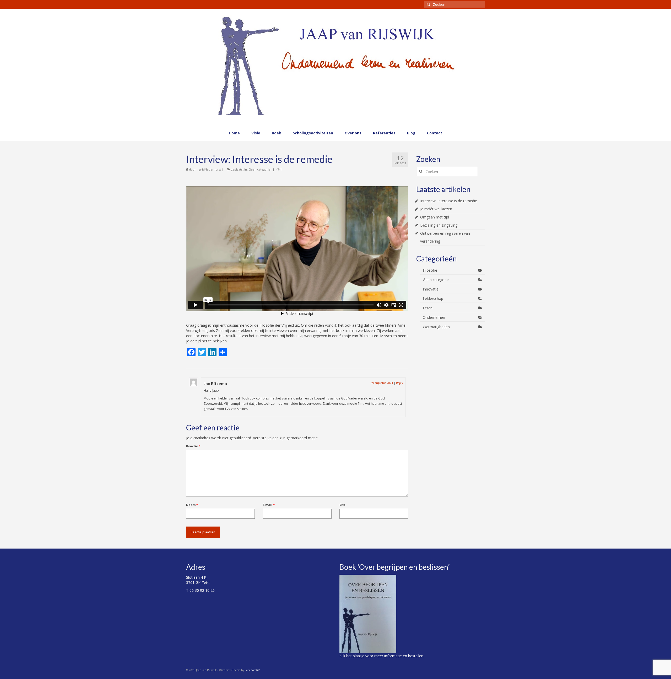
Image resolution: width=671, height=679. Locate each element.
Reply (399, 383)
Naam (192, 505)
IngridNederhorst (209, 169)
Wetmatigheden (436, 326)
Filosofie (430, 270)
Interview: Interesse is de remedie (448, 200)
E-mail (269, 505)
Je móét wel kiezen (436, 208)
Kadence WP (252, 670)
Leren (427, 307)
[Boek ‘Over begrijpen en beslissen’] (367, 613)
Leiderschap (433, 298)
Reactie (193, 446)
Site (342, 505)
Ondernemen (434, 317)
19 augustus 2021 (382, 383)
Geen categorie (259, 169)
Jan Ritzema (215, 383)
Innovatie (431, 289)
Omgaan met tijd (434, 217)
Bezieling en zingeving (438, 225)
